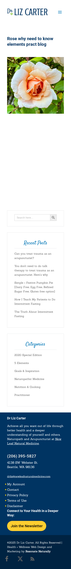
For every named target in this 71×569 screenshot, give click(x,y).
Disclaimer (15, 506)
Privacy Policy (17, 495)
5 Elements (21, 363)
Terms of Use (17, 501)
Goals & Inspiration (26, 371)
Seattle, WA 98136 (20, 467)
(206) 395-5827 (21, 456)
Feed (33, 560)
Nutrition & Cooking (27, 387)
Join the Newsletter (27, 526)
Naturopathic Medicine (29, 379)
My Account (16, 484)
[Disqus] (35, 159)
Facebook (9, 560)
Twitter (21, 560)
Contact (13, 490)
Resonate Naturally (38, 551)
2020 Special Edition (28, 355)
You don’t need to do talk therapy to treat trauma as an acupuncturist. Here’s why (34, 270)
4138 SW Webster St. (22, 463)
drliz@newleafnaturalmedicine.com (28, 476)
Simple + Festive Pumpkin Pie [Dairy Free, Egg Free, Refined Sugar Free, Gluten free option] (34, 287)
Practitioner (22, 395)
